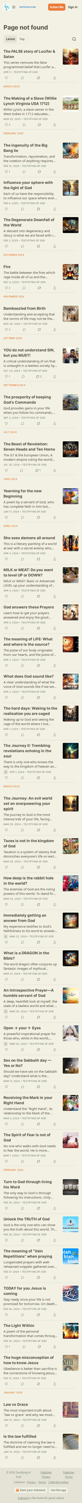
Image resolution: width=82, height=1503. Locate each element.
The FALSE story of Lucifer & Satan (29, 54)
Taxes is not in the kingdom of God (28, 843)
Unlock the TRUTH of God (26, 1219)
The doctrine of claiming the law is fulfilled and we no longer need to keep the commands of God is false (29, 1444)
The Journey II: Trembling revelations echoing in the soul (27, 750)
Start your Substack (32, 1490)
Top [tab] (21, 39)
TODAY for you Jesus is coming (24, 1291)
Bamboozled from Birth (24, 308)
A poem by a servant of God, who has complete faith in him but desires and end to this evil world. (28, 504)
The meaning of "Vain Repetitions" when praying (27, 1254)
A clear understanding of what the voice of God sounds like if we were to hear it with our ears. (30, 684)
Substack (23, 1498)
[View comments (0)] (22, 77)
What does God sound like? (28, 676)
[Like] (6, 77)
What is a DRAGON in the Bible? (26, 955)
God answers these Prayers (28, 607)
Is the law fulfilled (19, 1436)
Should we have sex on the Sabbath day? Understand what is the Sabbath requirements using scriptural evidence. (30, 1073)
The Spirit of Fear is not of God (27, 1137)
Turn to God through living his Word (27, 1184)
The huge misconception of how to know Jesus (28, 1360)
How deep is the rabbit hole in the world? (28, 881)
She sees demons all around (29, 538)
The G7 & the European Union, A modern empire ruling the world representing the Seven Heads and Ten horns (29, 457)
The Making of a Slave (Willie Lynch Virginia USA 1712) (30, 101)
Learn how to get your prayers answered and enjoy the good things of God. (26, 615)
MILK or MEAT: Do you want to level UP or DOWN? (28, 572)
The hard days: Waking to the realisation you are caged (30, 711)
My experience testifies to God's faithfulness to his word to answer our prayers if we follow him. (29, 928)
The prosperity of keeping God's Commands (27, 400)
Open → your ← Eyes (22, 1028)
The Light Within (18, 1325)
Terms (42, 1482)
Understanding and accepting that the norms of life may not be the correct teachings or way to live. (29, 316)
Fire (6, 267)
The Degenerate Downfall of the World (28, 222)
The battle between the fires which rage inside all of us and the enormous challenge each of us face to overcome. (30, 274)
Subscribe (57, 7)
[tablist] (15, 39)
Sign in (73, 7)
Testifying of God (26, 72)
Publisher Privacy (46, 1475)
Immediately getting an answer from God (24, 918)
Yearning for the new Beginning (22, 493)
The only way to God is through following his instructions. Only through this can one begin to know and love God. (30, 1195)
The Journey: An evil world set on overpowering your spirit (27, 803)
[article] (41, 64)
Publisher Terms (68, 1475)
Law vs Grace (15, 1404)
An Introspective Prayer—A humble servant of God (28, 993)
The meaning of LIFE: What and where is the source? (28, 642)
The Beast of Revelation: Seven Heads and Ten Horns (29, 446)
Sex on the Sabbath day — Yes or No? (27, 1063)
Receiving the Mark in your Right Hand (27, 1100)
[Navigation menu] (10, 7)
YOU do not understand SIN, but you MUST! (28, 353)
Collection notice (58, 1482)
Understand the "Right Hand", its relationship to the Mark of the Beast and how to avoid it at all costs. (27, 1110)
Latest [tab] (10, 39)
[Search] (74, 39)
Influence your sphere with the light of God (28, 185)
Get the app (58, 1490)
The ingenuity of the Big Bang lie (25, 148)
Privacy (31, 1482)
